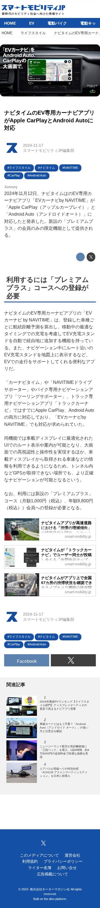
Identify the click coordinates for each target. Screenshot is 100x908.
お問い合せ (67, 867)
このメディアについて (39, 855)
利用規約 (30, 861)
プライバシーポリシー (63, 861)
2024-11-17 (33, 145)
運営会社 (72, 855)
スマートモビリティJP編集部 (48, 150)
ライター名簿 (39, 867)
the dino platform (55, 899)
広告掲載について (52, 874)
